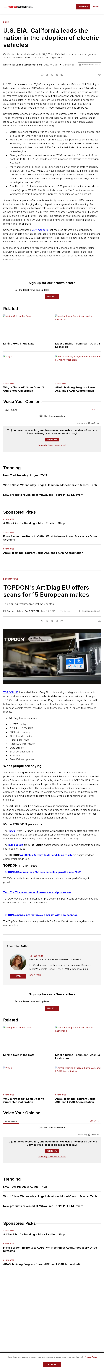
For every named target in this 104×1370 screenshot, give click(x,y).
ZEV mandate (40, 229)
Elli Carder (8, 611)
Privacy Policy (91, 1357)
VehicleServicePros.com (29, 64)
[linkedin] (47, 74)
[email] (61, 74)
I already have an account (52, 445)
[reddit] (57, 74)
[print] (99, 74)
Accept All (52, 1364)
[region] (52, 416)
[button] (5, 7)
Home (6, 22)
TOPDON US (10, 692)
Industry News (10, 579)
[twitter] (52, 74)
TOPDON (34, 611)
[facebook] (42, 74)
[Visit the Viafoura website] (93, 423)
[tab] (11, 410)
